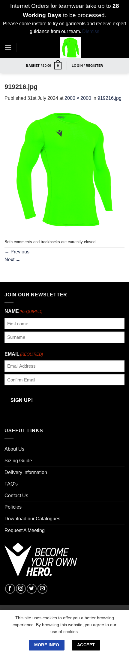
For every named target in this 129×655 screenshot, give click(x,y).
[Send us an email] (42, 589)
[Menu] (8, 47)
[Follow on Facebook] (10, 589)
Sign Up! (21, 400)
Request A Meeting (24, 530)
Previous (16, 251)
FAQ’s (11, 483)
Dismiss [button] (90, 31)
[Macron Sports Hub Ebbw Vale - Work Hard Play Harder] (70, 47)
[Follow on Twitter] (32, 589)
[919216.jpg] (64, 169)
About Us (14, 448)
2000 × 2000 (77, 98)
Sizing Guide (18, 460)
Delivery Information (25, 472)
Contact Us (16, 495)
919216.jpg (110, 98)
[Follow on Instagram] (21, 589)
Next (12, 259)
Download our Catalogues (32, 518)
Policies (13, 507)
